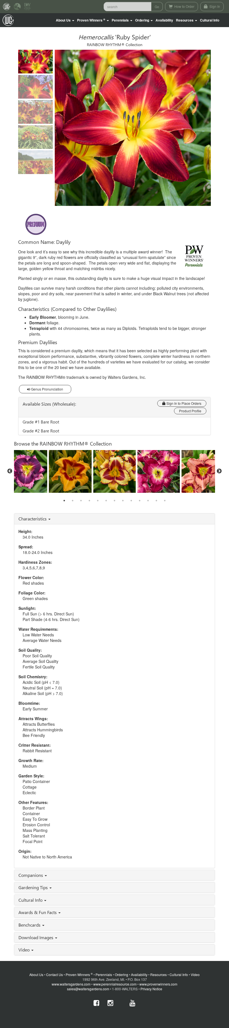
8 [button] (123, 500)
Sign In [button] (214, 6)
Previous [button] (10, 471)
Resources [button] (185, 20)
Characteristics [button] (33, 519)
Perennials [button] (121, 20)
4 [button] (89, 500)
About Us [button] (63, 20)
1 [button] (64, 500)
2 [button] (72, 500)
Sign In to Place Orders (183, 403)
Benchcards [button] (30, 925)
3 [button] (81, 500)
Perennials (104, 974)
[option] (114, 471)
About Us (36, 974)
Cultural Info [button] (31, 900)
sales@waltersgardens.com (88, 988)
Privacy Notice (151, 988)
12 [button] (156, 500)
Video (195, 974)
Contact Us (54, 974)
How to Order (183, 6)
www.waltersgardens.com (71, 984)
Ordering (121, 974)
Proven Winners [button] (91, 20)
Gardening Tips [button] (33, 887)
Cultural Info (209, 20)
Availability (164, 20)
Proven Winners (79, 974)
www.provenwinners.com (158, 984)
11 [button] (148, 500)
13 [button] (165, 500)
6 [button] (106, 500)
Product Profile (190, 410)
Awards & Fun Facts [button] (38, 912)
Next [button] (219, 471)
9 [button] (131, 500)
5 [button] (98, 500)
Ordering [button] (142, 20)
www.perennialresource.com (115, 984)
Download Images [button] (36, 937)
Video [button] (24, 950)
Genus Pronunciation (46, 389)
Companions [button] (31, 875)
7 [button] (114, 500)
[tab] (114, 518)
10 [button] (139, 500)
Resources (158, 974)
